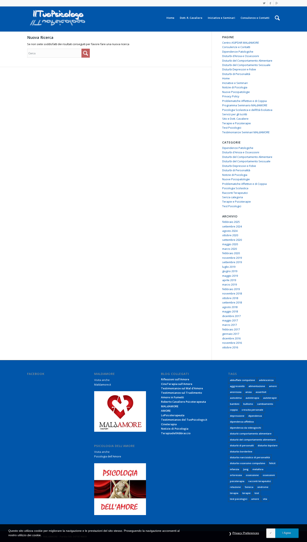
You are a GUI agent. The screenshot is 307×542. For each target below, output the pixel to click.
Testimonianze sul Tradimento (181, 393)
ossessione (252, 475)
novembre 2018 (232, 293)
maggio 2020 (230, 244)
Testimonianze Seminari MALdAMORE (246, 132)
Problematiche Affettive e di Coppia (244, 101)
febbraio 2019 (231, 289)
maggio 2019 (230, 276)
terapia (234, 493)
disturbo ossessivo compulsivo (247, 463)
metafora (257, 469)
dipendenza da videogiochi (245, 427)
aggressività (237, 386)
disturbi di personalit (242, 445)
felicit (272, 463)
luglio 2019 (228, 267)
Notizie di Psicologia (234, 87)
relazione (235, 487)
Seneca (249, 487)
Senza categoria (232, 197)
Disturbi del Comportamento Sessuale (246, 65)
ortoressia (236, 475)
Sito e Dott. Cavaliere (235, 119)
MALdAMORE (169, 406)
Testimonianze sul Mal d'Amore (182, 388)
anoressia (235, 391)
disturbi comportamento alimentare (250, 433)
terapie (246, 493)
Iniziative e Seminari (235, 83)
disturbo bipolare (268, 445)
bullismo (248, 403)
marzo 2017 (229, 325)
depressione (237, 415)
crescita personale (252, 409)
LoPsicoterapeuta (172, 415)
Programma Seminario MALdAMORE (244, 105)
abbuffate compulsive (242, 380)
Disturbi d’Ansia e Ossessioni (240, 56)
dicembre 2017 (231, 316)
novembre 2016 (232, 343)
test (257, 493)
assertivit (261, 391)
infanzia (234, 469)
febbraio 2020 (231, 253)
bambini (234, 403)
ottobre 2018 (230, 298)
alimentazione (257, 386)
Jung (246, 469)
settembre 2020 (232, 240)
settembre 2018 (232, 302)
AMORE (166, 411)
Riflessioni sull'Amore (175, 379)
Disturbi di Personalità (236, 74)
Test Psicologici (231, 127)
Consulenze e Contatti (236, 47)
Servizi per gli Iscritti (234, 114)
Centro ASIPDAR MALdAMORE (240, 42)
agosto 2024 (229, 231)
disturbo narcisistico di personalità (250, 457)
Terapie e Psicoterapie (236, 123)
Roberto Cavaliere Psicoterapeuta (183, 402)
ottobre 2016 (230, 347)
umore (255, 498)
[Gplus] (277, 3)
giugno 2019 (229, 271)
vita (265, 498)
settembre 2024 (232, 226)
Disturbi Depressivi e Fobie (239, 69)
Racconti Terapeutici (235, 193)
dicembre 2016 (231, 338)
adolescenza (266, 380)
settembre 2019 (232, 262)
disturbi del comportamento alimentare (253, 439)
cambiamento (265, 403)
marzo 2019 (229, 284)
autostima (236, 397)
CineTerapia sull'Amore (176, 384)
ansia (248, 391)
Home (226, 78)
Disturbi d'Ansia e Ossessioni (240, 152)
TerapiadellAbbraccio (175, 433)
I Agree (286, 532)
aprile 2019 (229, 280)
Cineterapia (169, 424)
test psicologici (238, 498)
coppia (234, 409)
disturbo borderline (241, 451)
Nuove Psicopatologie (236, 92)
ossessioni (269, 475)
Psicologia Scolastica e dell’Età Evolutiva (247, 110)
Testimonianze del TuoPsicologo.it (184, 419)
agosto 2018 (229, 307)
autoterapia (252, 397)
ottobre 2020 (230, 235)
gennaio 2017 (230, 334)
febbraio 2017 (231, 329)
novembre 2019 (232, 258)
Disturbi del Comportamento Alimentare (247, 60)
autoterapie (270, 397)
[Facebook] (270, 3)
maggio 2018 (230, 311)
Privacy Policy (230, 96)
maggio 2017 (230, 320)
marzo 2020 (229, 249)
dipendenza (255, 415)
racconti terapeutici (259, 481)
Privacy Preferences (245, 533)
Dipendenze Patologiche (237, 51)
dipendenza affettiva (242, 421)
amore (273, 386)
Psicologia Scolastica (235, 188)
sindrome (262, 487)
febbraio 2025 (231, 222)
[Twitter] (264, 3)
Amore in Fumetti (172, 397)
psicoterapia (237, 481)
